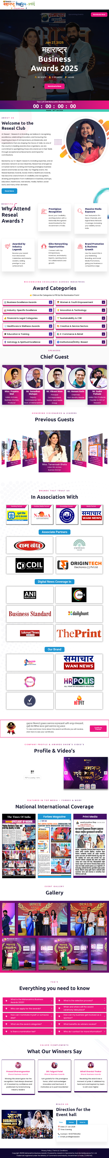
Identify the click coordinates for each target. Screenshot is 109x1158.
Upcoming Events (75, 14)
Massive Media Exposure (93, 210)
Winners (61, 14)
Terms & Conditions (60, 1151)
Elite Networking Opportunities (58, 245)
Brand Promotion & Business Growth (94, 246)
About (51, 14)
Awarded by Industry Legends (18, 246)
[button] (5, 446)
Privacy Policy (47, 1151)
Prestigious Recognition (55, 210)
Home (42, 14)
